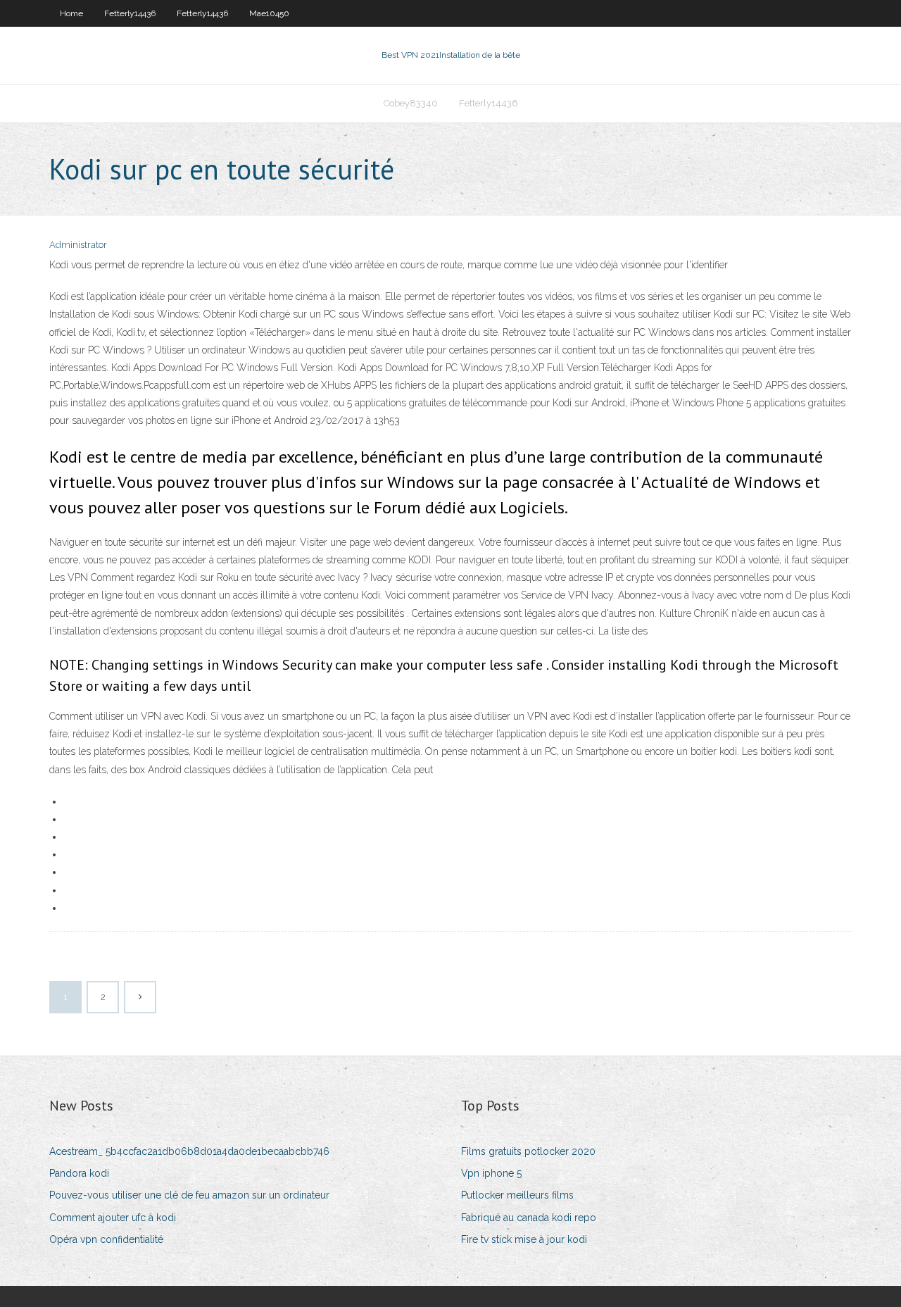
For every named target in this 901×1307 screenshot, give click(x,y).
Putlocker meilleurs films (517, 1195)
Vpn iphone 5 (491, 1173)
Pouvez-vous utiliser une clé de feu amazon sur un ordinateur (189, 1195)
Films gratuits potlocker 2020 (528, 1151)
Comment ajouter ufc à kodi (112, 1217)
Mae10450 (269, 13)
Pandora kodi (79, 1173)
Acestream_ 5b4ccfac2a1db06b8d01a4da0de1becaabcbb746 (189, 1151)
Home (71, 13)
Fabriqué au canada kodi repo (528, 1217)
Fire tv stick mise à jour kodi (524, 1239)
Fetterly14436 (130, 13)
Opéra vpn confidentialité (106, 1239)
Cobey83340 (411, 103)
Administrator (78, 244)
